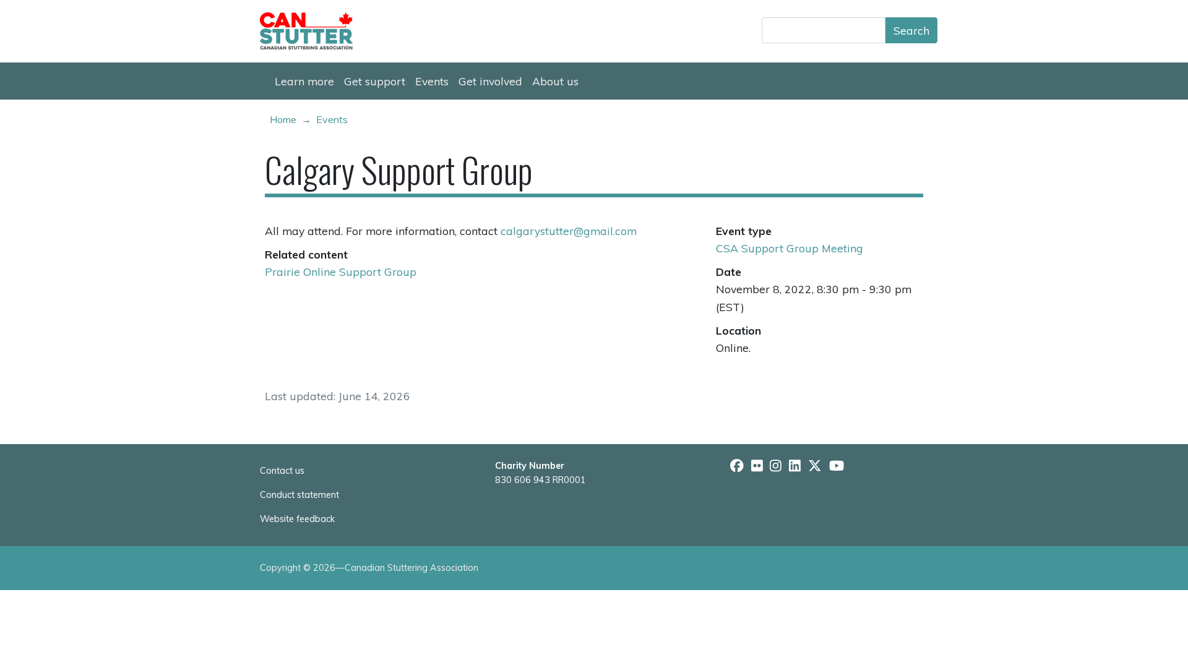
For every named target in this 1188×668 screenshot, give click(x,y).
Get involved (490, 81)
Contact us (282, 470)
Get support (374, 81)
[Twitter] (815, 465)
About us (555, 81)
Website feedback (297, 519)
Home (283, 119)
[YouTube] (836, 465)
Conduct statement (299, 494)
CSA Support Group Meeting (789, 248)
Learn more (304, 81)
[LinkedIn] (795, 465)
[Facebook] (737, 465)
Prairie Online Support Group (340, 271)
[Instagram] (775, 465)
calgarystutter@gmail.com (569, 231)
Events (432, 81)
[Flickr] (757, 465)
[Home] (311, 30)
